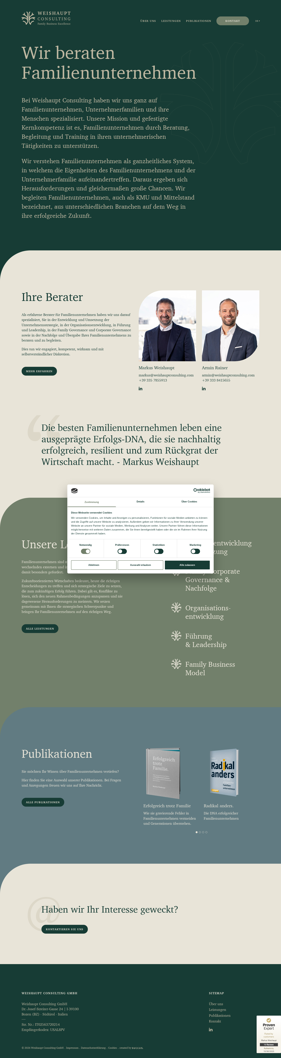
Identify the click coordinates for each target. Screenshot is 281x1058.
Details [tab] (141, 501)
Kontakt (232, 20)
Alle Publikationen (43, 802)
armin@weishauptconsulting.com (228, 375)
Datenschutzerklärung (93, 1047)
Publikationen (198, 20)
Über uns (148, 20)
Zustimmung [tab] (92, 502)
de (256, 20)
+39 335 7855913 (153, 380)
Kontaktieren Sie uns (64, 929)
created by (126, 1047)
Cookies (112, 1047)
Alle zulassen (187, 565)
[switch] (122, 551)
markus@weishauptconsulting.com (166, 375)
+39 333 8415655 (216, 380)
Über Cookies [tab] (189, 501)
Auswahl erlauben (140, 565)
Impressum (72, 1047)
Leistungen (171, 20)
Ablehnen (93, 565)
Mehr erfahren (39, 371)
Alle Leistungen (40, 628)
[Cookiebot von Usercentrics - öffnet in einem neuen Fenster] (196, 490)
